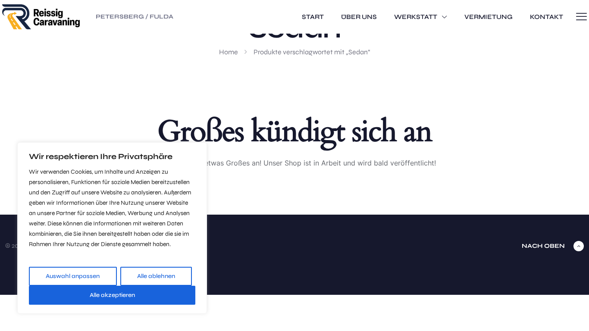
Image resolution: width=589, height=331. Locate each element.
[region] (112, 228)
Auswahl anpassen (73, 276)
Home (228, 52)
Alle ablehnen (156, 276)
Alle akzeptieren (112, 295)
